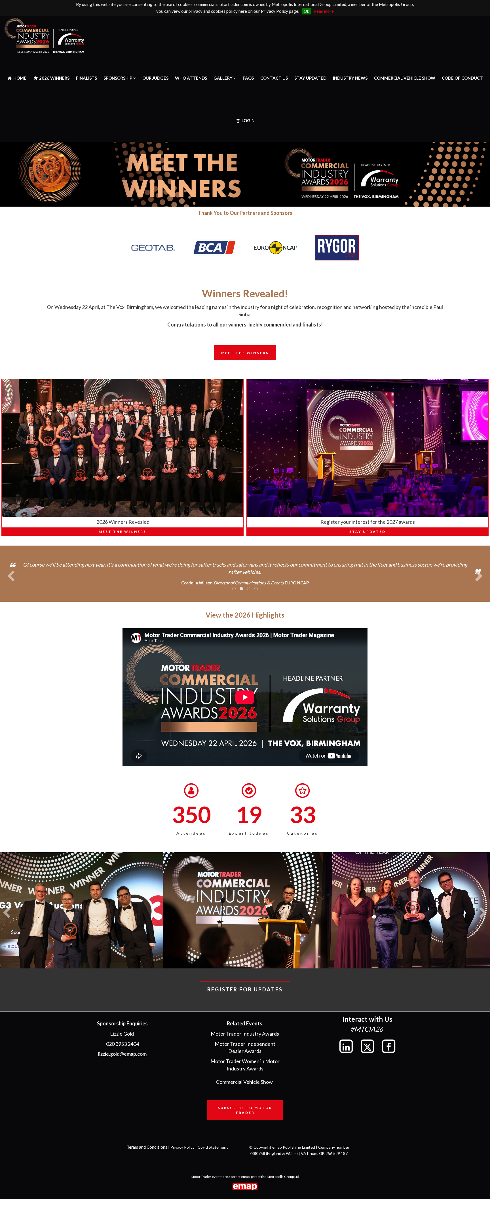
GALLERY (223, 77)
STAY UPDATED (310, 77)
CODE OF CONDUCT (462, 77)
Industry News (350, 77)
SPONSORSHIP (118, 77)
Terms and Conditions (147, 1147)
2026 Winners (53, 77)
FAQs (248, 77)
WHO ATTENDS (191, 77)
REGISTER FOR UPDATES (245, 989)
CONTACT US (274, 77)
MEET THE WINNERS (122, 531)
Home (19, 77)
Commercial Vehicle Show (404, 77)
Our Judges (155, 77)
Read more (324, 11)
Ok (306, 11)
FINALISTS (86, 77)
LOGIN (248, 120)
